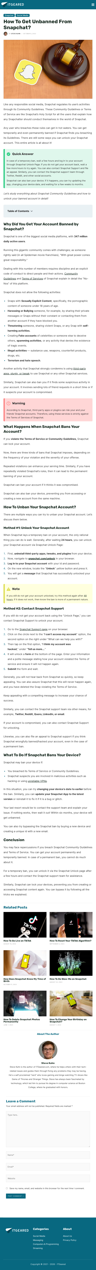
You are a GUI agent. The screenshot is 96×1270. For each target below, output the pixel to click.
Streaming (38, 1248)
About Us (67, 1236)
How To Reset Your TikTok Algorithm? (70, 940)
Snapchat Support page (34, 629)
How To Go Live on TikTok (17, 940)
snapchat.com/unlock (41, 558)
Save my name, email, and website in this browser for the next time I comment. (47, 1188)
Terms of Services (32, 278)
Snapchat (9, 15)
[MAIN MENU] (93, 5)
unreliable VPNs (37, 781)
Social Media (22, 15)
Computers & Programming (46, 1244)
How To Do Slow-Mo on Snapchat (68, 979)
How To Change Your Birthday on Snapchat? (68, 1020)
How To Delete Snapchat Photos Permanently (22, 1020)
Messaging (38, 1240)
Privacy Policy (69, 1240)
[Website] (48, 1179)
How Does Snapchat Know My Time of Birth (25, 980)
